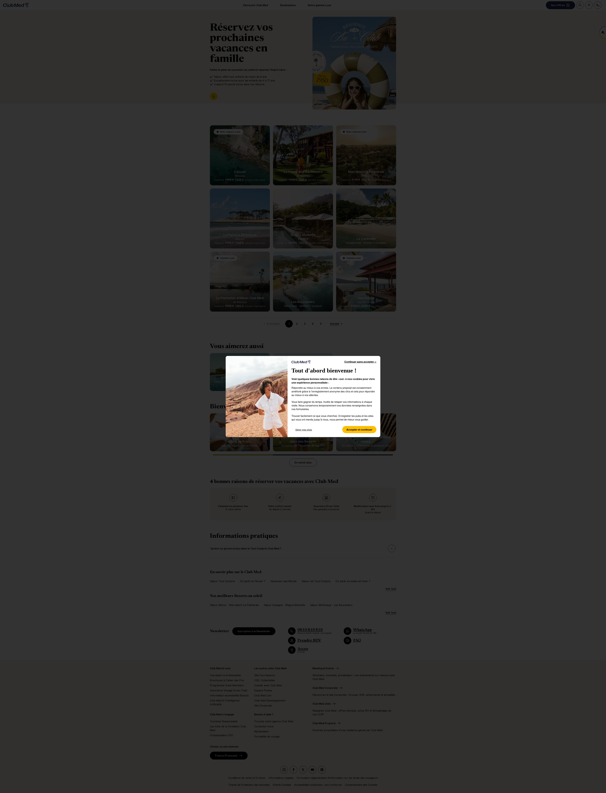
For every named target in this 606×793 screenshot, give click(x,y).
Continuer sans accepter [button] (360, 362)
